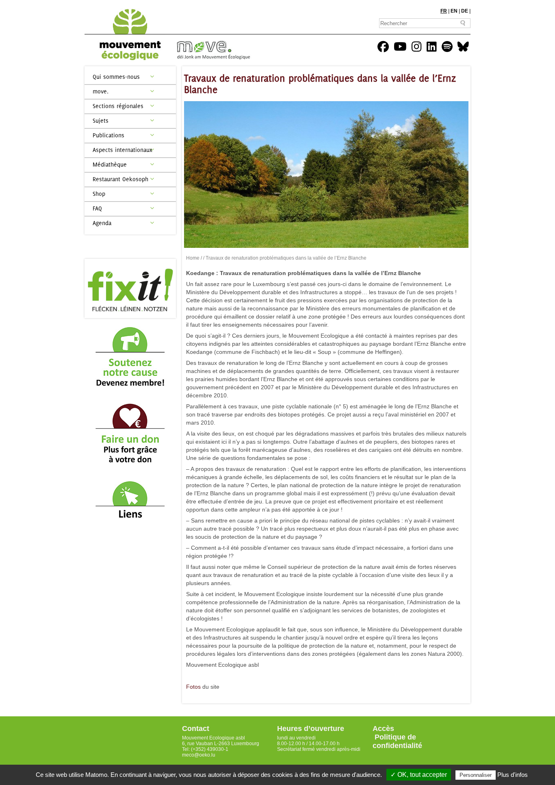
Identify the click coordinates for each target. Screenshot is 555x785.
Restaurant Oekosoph (120, 179)
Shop (99, 193)
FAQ (97, 208)
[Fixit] (130, 288)
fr (443, 11)
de (464, 11)
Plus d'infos (512, 774)
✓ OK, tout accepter (418, 774)
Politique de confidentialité (397, 741)
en (454, 11)
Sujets (100, 120)
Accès (383, 728)
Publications (108, 135)
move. (100, 91)
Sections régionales (118, 105)
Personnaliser (476, 775)
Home (192, 258)
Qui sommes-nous (116, 76)
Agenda (102, 222)
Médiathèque (110, 164)
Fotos (193, 686)
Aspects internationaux (122, 149)
